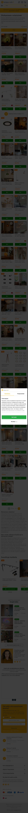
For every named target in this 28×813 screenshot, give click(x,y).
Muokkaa (13, 421)
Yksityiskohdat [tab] (20, 393)
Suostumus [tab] (7, 393)
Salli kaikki (14, 417)
